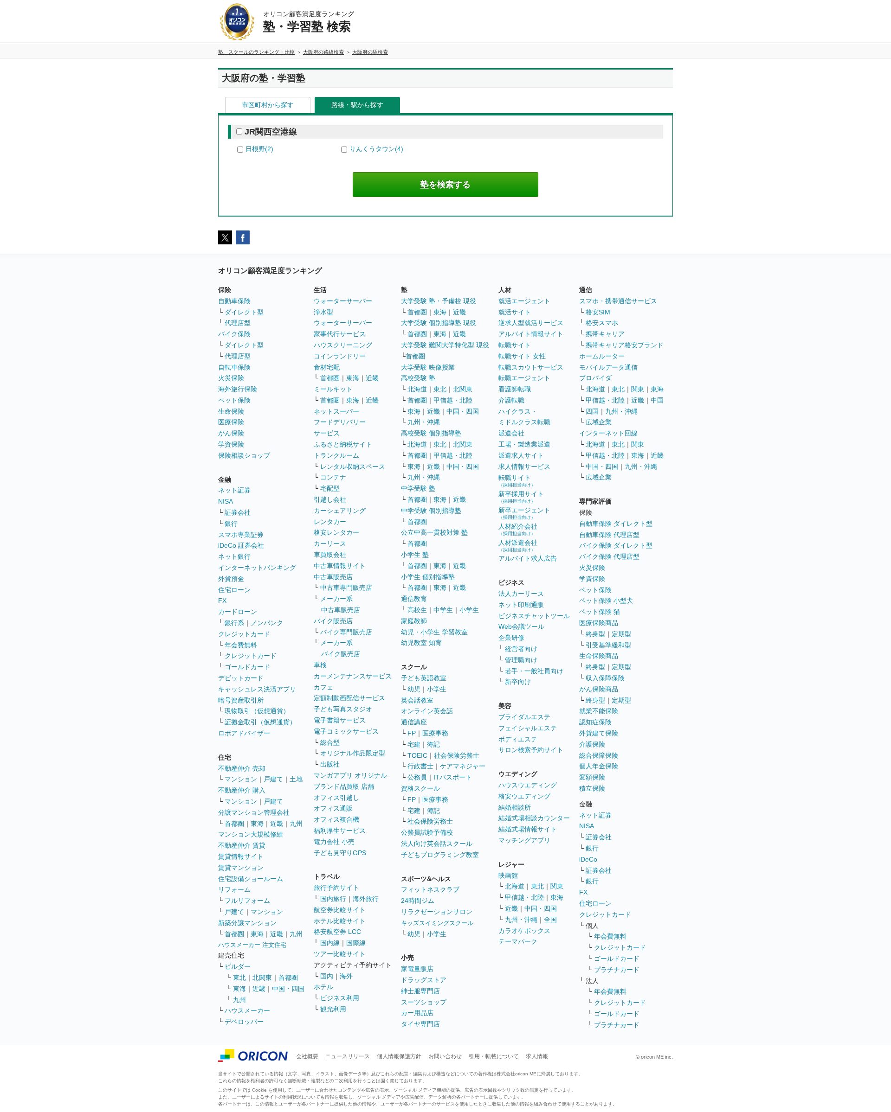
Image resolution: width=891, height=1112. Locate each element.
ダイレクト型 (244, 312)
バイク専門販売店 (346, 632)
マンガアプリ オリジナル (350, 775)
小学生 (469, 610)
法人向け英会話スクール (436, 843)
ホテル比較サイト (340, 921)
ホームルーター (602, 356)
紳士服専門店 (420, 991)
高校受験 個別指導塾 (431, 433)
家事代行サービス (340, 334)
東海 (257, 823)
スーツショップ (423, 1002)
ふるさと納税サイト (343, 444)
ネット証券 (234, 490)
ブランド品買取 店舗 (344, 786)
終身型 (595, 634)
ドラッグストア (423, 980)
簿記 (433, 744)
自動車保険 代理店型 (609, 534)
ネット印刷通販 (521, 604)
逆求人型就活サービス (530, 322)
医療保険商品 (598, 622)
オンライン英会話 (427, 711)
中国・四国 (288, 988)
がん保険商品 (598, 689)
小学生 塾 (415, 554)
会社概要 (307, 1056)
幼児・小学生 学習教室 (434, 632)
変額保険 (592, 777)
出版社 (330, 764)
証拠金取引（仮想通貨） (260, 722)
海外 (346, 976)
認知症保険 (595, 722)
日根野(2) (259, 149)
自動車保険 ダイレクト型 (615, 523)
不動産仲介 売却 (241, 768)
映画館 (508, 875)
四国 (592, 411)
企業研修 (511, 637)
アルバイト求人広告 (527, 558)
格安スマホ (602, 322)
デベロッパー (244, 1021)
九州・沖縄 (423, 422)
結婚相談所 (514, 807)
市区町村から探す (268, 105)
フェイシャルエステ (527, 728)
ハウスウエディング (527, 785)
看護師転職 (514, 389)
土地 (296, 779)
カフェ (323, 687)
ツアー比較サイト (340, 954)
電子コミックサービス (346, 731)
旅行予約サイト (336, 887)
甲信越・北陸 (452, 400)
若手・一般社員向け (534, 671)
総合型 (330, 742)
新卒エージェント (524, 513)
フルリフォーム (247, 900)
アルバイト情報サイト (530, 334)
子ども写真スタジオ (343, 709)
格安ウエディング (524, 796)
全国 (550, 919)
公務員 (417, 777)
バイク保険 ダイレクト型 (615, 545)
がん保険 (231, 433)
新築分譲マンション (247, 923)
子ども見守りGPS (340, 852)
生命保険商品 (598, 655)
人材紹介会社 (517, 529)
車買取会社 (330, 554)
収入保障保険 (605, 678)
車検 (320, 665)
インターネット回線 (608, 433)
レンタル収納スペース (352, 466)
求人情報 (537, 1056)
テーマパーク (517, 941)
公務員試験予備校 (427, 832)
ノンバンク (267, 622)
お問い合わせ (445, 1056)
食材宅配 (327, 367)
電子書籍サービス (340, 720)
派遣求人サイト (521, 455)
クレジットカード (244, 634)
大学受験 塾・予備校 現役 (438, 301)
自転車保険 (234, 367)
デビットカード (241, 678)
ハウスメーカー (247, 1010)
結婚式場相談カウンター (534, 818)
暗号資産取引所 (241, 700)
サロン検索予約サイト (530, 750)
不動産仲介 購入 (241, 790)
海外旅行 (366, 898)
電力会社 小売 (334, 841)
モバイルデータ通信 (608, 367)
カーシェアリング (340, 510)
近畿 (276, 823)
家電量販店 (417, 968)
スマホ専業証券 (241, 534)
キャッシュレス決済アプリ (257, 689)
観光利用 (333, 1009)
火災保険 (231, 378)
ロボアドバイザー (244, 733)
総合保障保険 (598, 755)
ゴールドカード (247, 667)
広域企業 (599, 422)
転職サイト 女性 (522, 356)
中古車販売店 (333, 577)
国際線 (356, 942)
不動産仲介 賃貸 (241, 845)
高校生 (417, 610)
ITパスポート (452, 777)
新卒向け (518, 681)
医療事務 (435, 733)
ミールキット (333, 389)
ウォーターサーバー (343, 301)
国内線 (330, 942)
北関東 (262, 977)
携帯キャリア (605, 334)
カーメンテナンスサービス (353, 676)
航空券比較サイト (340, 910)
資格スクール (420, 788)
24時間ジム (417, 900)
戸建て (273, 779)
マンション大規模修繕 (250, 834)
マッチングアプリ (524, 840)
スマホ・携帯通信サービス (618, 301)
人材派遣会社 (517, 545)
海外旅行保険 (237, 389)
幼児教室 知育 (421, 642)
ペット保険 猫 (599, 611)
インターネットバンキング (257, 567)
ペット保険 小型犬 (606, 600)
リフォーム (234, 889)
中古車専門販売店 (346, 587)
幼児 (413, 689)
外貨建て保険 (598, 733)
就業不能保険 (598, 711)
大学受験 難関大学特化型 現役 (445, 345)
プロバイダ (595, 378)
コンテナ (333, 477)
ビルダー (238, 966)
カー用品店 (417, 1012)
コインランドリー (340, 356)
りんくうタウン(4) (376, 149)
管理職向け (521, 660)
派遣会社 (511, 433)
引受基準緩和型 (608, 645)
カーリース (330, 543)
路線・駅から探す (357, 105)
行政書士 (420, 766)
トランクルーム (336, 455)
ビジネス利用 (339, 998)
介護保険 (592, 744)
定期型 (621, 634)
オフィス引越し (336, 797)
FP (411, 733)
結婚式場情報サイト (527, 829)
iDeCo (588, 859)
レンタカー (330, 521)
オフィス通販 (333, 808)
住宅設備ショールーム (250, 878)
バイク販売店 (333, 621)
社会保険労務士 (456, 755)
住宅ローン (234, 590)
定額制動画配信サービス (349, 698)
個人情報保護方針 (399, 1056)
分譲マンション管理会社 (254, 812)
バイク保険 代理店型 (609, 556)
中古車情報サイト (340, 565)
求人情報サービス (524, 466)
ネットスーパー (336, 411)
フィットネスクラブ (430, 889)
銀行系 (234, 622)
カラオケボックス (524, 930)
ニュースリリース (347, 1056)
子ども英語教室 (423, 678)
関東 (556, 886)
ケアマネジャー (462, 766)
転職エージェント (524, 378)
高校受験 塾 (418, 378)
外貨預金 (231, 578)
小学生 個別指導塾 (428, 577)
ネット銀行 (234, 556)
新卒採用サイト (521, 497)
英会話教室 (417, 700)
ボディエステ (517, 739)
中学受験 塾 (418, 488)
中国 (657, 400)
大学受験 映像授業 (428, 367)
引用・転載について (494, 1056)
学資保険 (231, 444)
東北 (239, 977)
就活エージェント (524, 301)
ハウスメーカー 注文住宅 (252, 944)
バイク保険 (234, 334)
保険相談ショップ (244, 455)
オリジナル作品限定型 (352, 753)
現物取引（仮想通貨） (257, 711)
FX (222, 600)
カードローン (237, 611)
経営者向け (521, 648)
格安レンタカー (336, 532)
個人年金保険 (598, 766)
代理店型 (238, 322)
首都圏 (234, 823)
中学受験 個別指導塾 (431, 510)
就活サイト (514, 312)
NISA (225, 501)
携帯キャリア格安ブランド (625, 345)
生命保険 (231, 411)
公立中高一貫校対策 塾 (434, 532)
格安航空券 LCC (337, 931)
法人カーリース (521, 593)
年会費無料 (241, 645)
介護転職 (511, 400)
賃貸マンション (241, 867)
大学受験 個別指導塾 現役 (438, 322)
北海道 (417, 389)
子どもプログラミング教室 (440, 854)
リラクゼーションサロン (436, 911)
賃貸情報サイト (241, 856)
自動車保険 (234, 301)
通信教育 (414, 598)
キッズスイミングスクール (437, 923)
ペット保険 (234, 400)
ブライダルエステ (524, 717)
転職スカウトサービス (530, 367)
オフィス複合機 (336, 819)
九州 (296, 823)
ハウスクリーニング (343, 345)
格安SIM (598, 312)
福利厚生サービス (340, 830)
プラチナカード (616, 969)
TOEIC (417, 755)
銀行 (231, 523)
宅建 (413, 744)
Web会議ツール (521, 626)
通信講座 (414, 722)
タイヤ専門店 (420, 1024)
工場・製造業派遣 (524, 444)
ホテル (323, 987)
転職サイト (514, 345)
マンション (241, 779)
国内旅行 (333, 898)
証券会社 (238, 512)
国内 (326, 976)
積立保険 (592, 788)
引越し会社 (330, 499)
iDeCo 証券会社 (241, 545)
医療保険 (231, 422)
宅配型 (330, 488)
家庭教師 (414, 621)
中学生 (443, 610)
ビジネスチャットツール (534, 616)
